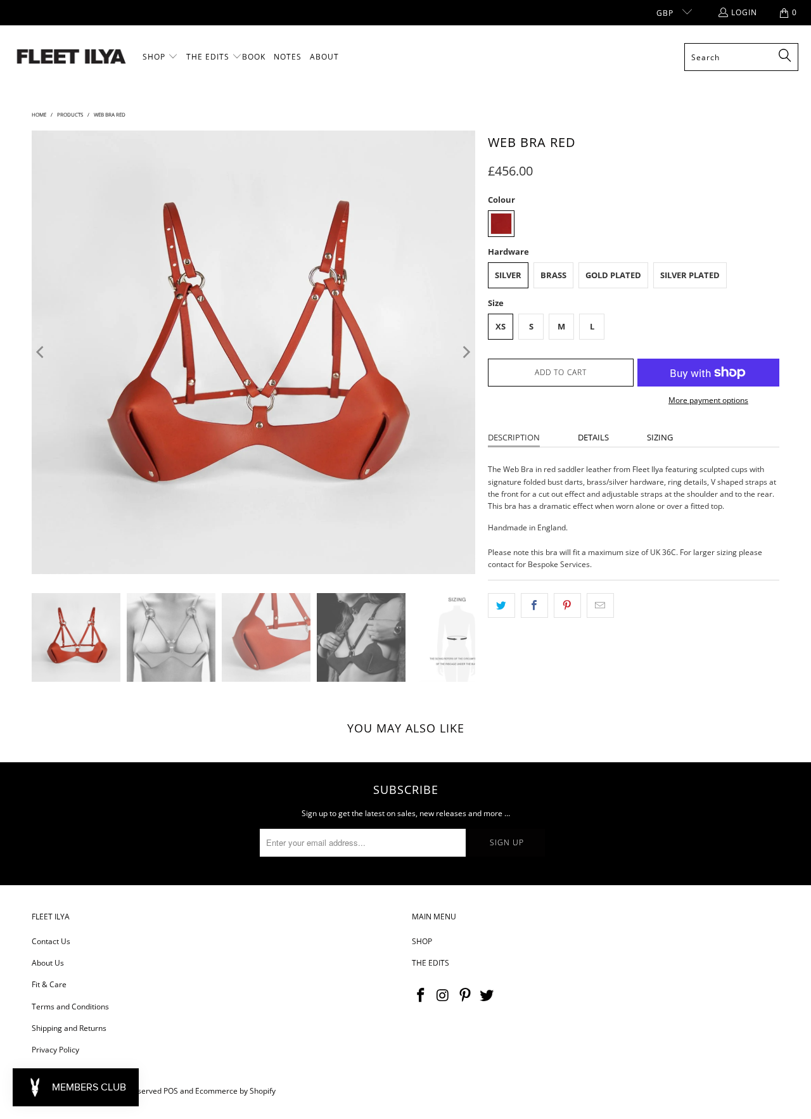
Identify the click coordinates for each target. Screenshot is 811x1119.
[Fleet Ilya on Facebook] (421, 995)
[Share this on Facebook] (534, 605)
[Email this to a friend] (600, 605)
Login (744, 12)
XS (500, 326)
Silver (508, 275)
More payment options (708, 400)
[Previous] (41, 352)
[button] (160, 57)
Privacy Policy (55, 1049)
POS (170, 1090)
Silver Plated (690, 275)
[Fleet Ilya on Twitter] (487, 995)
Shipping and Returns (69, 1028)
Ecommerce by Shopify (235, 1090)
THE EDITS (430, 962)
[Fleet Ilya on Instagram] (443, 995)
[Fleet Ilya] (71, 57)
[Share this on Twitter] (501, 605)
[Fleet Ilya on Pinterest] (465, 995)
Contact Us (51, 941)
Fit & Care (49, 984)
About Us (48, 962)
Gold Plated (613, 275)
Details (593, 437)
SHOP (422, 941)
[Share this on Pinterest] (567, 605)
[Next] (466, 352)
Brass (553, 275)
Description (514, 437)
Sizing (660, 437)
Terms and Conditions (70, 1006)
